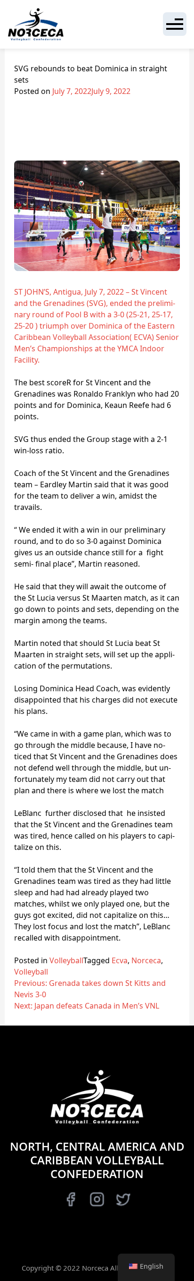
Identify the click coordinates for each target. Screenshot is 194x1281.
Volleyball (66, 960)
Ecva (120, 960)
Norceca (146, 960)
